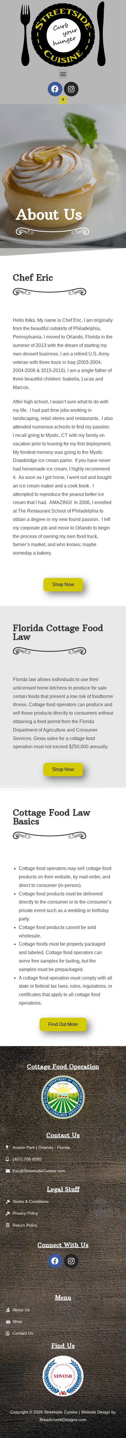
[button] (63, 74)
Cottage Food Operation (63, 1066)
